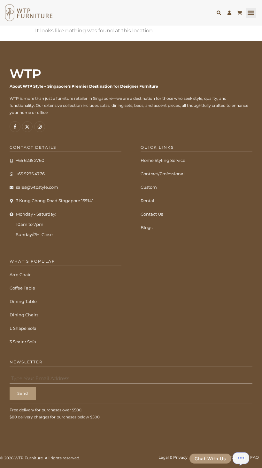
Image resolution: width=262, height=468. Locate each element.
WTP (25, 74)
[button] (251, 13)
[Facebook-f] (15, 126)
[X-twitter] (27, 126)
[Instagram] (39, 126)
